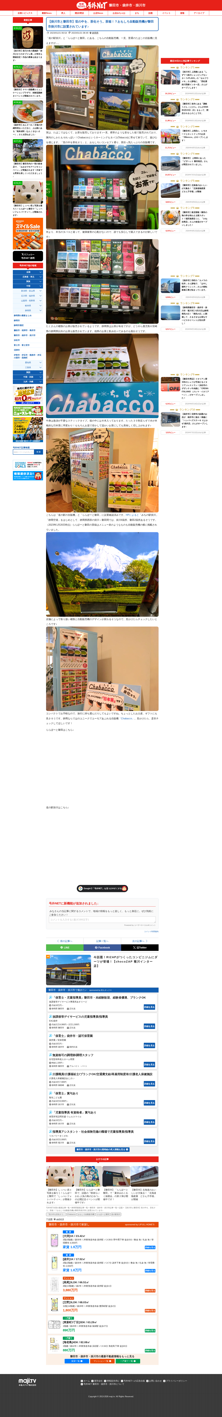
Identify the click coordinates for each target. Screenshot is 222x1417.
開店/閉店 (79, 13)
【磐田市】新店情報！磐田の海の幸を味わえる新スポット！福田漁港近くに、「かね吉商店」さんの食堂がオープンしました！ (194, 218)
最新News (47, 13)
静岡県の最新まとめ (23, 315)
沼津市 (17, 350)
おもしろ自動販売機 (86, 1214)
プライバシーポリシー (176, 1381)
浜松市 (17, 340)
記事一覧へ (102, 941)
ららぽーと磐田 (103, 1214)
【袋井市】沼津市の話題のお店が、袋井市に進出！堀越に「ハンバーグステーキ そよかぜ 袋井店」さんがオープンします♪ (195, 420)
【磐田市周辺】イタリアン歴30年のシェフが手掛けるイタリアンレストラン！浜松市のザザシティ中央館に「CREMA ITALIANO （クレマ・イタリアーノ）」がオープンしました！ (195, 388)
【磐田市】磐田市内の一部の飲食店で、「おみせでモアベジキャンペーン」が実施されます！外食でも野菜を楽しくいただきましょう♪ (27, 170)
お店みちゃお (119, 13)
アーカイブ (199, 13)
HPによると (132, 514)
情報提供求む (113, 1381)
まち (137, 13)
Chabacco (71, 1214)
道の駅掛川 (115, 1214)
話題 (150, 13)
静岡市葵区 (19, 325)
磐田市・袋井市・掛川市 (127, 5)
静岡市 (17, 320)
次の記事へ (138, 941)
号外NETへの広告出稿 (134, 1381)
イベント (166, 13)
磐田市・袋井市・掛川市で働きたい (67, 990)
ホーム (87, 1381)
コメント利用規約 (151, 931)
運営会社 (98, 1381)
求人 (63, 13)
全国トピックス (25, 13)
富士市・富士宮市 (22, 345)
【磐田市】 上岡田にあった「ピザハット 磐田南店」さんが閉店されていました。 (195, 161)
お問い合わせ (155, 1381)
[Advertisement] (185, 37)
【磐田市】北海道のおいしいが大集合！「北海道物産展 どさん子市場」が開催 (194, 188)
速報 (182, 13)
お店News (98, 13)
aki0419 (60, 1219)
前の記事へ (66, 941)
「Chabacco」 (126, 718)
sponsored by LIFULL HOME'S (139, 1224)
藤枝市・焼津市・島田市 (24, 330)
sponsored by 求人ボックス (100, 990)
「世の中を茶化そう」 (56, 1214)
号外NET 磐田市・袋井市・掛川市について (104, 1384)
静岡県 (95, 33)
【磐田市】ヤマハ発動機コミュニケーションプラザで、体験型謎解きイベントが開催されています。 (27, 92)
